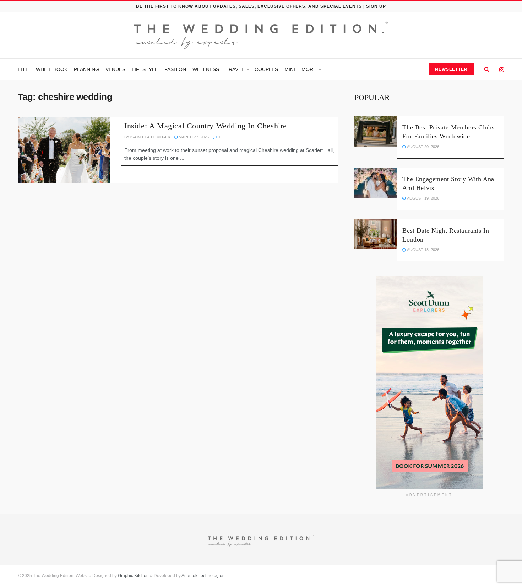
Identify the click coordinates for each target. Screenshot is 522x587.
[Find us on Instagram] (501, 69)
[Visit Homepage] (261, 35)
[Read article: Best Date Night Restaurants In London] (375, 234)
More (308, 69)
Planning (86, 69)
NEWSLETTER (451, 69)
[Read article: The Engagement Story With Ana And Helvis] (375, 183)
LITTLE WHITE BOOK (42, 69)
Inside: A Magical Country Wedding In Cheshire (205, 125)
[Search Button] (486, 69)
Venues (115, 69)
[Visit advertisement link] (429, 382)
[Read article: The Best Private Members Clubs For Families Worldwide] (375, 131)
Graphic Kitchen (133, 575)
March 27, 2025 (193, 137)
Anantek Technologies (202, 575)
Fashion (175, 69)
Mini (289, 69)
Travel (234, 69)
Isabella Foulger (150, 137)
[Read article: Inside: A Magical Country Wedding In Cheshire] (64, 150)
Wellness (205, 69)
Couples (266, 69)
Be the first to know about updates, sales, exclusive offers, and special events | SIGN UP (261, 6)
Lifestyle (145, 69)
